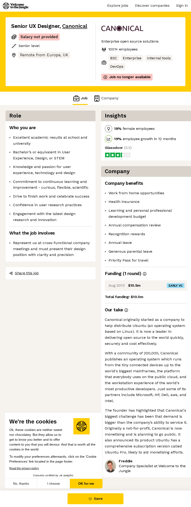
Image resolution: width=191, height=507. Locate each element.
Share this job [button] (27, 273)
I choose (53, 483)
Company (109, 98)
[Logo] (15, 6)
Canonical (74, 26)
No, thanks (21, 483)
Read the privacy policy (24, 468)
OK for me (86, 483)
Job (84, 98)
